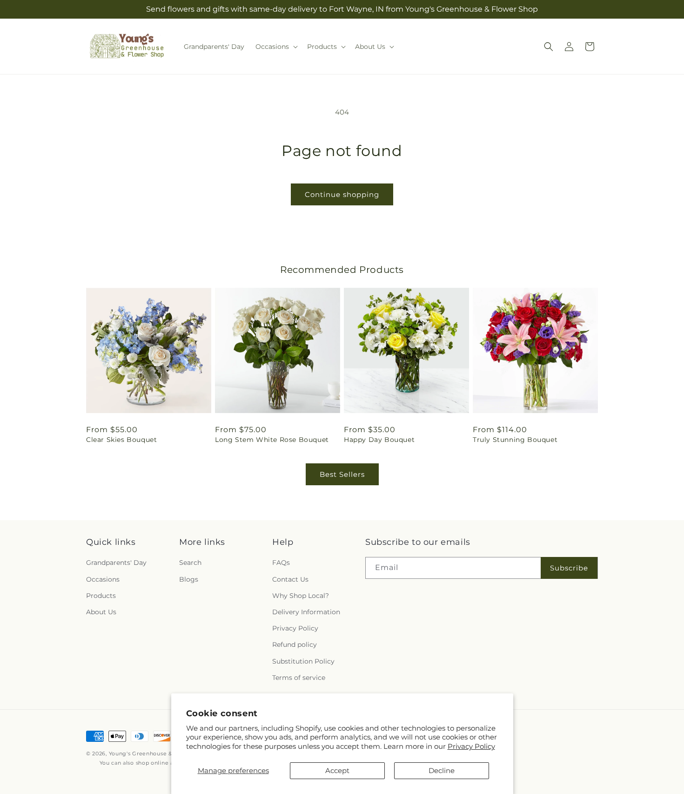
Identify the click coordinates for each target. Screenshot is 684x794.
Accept (337, 770)
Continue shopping (342, 194)
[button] (276, 46)
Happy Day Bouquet (379, 439)
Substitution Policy (303, 661)
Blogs (188, 579)
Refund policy (294, 644)
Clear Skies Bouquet (121, 439)
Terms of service (298, 677)
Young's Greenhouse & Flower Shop (159, 753)
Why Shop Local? (300, 595)
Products (101, 595)
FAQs (281, 562)
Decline (442, 770)
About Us (101, 612)
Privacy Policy (471, 746)
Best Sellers (342, 474)
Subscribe (569, 567)
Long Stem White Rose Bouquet (272, 439)
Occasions (103, 579)
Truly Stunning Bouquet (515, 439)
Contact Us (290, 579)
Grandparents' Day (116, 562)
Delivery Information (306, 612)
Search (190, 562)
